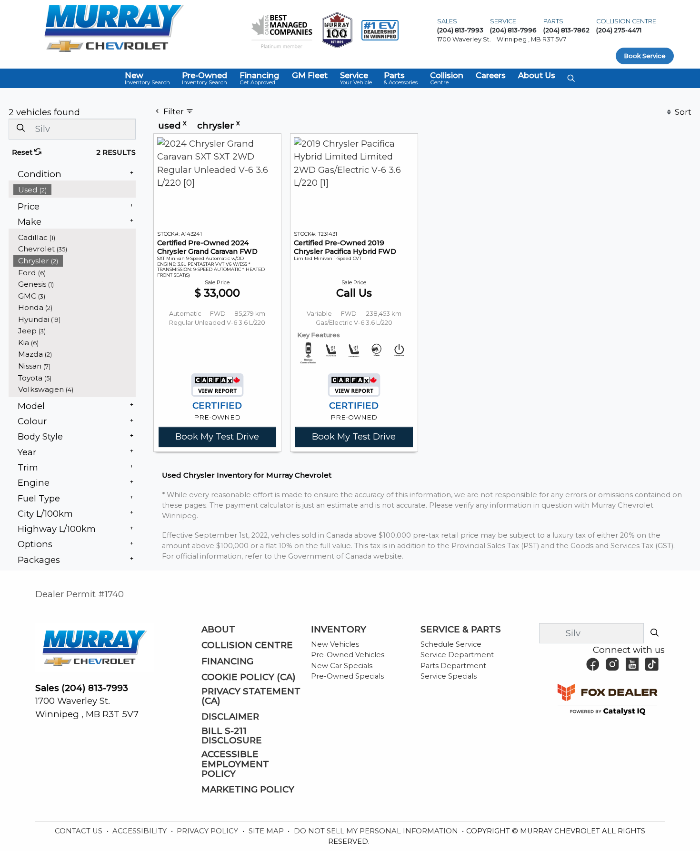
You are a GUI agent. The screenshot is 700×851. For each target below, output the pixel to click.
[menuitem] (74, 190)
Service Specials (448, 676)
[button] (147, 78)
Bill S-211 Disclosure (231, 735)
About (218, 629)
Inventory (338, 629)
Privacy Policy (208, 831)
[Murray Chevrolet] (114, 27)
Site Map (267, 831)
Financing (227, 661)
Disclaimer (230, 716)
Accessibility (140, 831)
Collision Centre (247, 645)
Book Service (645, 56)
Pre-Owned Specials (347, 676)
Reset (23, 152)
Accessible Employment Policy (235, 764)
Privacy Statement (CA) (250, 696)
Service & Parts (460, 629)
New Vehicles (335, 644)
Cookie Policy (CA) (248, 677)
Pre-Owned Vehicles (347, 655)
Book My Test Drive (217, 436)
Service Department (457, 655)
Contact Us (79, 831)
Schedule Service (450, 644)
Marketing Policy (247, 789)
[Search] (20, 128)
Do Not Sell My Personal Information (377, 831)
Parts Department (453, 665)
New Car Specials (341, 665)
